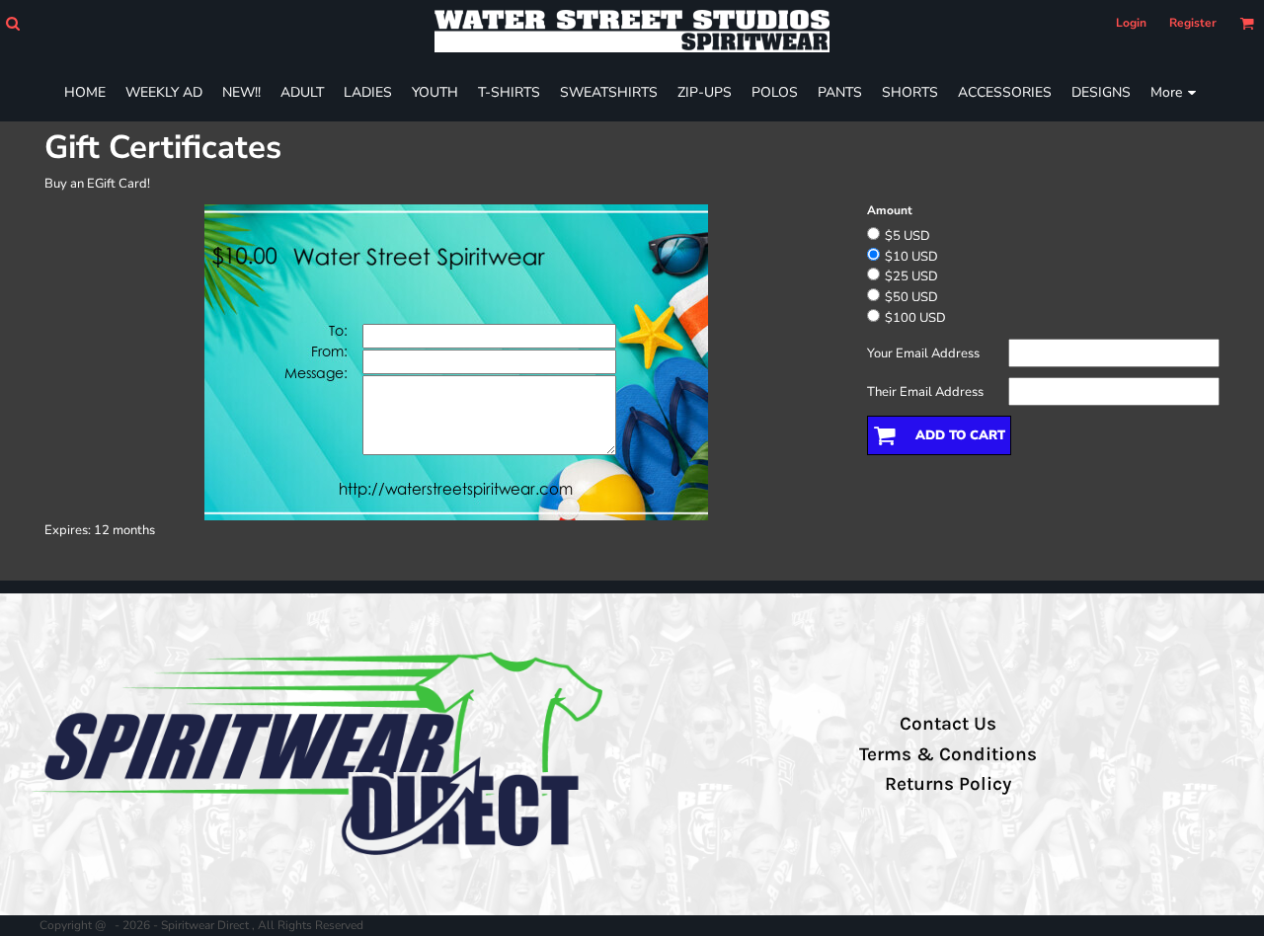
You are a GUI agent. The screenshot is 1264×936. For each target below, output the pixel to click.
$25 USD (911, 276)
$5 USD (907, 236)
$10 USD (911, 257)
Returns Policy (948, 784)
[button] (12, 23)
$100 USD (915, 318)
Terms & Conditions (948, 754)
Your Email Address (923, 353)
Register (1193, 23)
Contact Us (948, 724)
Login (1131, 23)
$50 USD (911, 297)
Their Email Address (925, 392)
